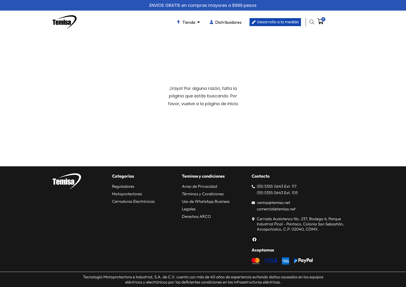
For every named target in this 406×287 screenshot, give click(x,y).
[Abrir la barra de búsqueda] (311, 22)
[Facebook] (255, 239)
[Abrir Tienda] (198, 22)
